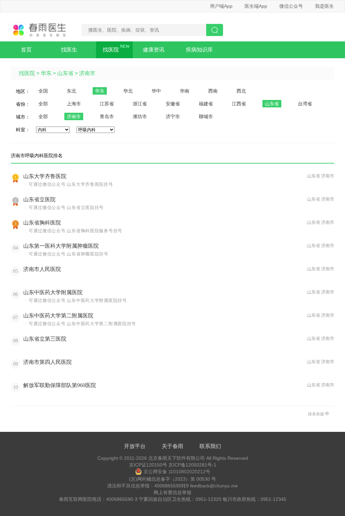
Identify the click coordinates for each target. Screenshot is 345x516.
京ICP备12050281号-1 (192, 465)
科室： (23, 129)
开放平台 (135, 446)
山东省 (65, 73)
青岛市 (107, 116)
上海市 (74, 103)
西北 (241, 91)
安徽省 (173, 103)
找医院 (111, 50)
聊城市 (206, 116)
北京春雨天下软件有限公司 (176, 458)
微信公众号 (291, 6)
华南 (184, 91)
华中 (156, 91)
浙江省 (140, 103)
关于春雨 (172, 446)
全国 (43, 91)
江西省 (239, 103)
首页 (26, 50)
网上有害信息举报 (172, 492)
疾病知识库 (199, 50)
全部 (43, 103)
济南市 (87, 73)
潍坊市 (140, 116)
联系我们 (210, 446)
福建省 (206, 103)
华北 (128, 91)
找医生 (69, 50)
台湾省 (305, 103)
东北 (71, 91)
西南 (213, 91)
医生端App (256, 6)
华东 (46, 73)
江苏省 (107, 103)
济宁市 (173, 116)
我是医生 (324, 6)
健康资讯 (153, 50)
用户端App (221, 6)
